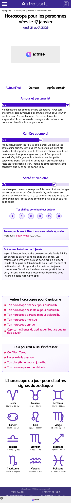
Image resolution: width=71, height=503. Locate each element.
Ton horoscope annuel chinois (26, 367)
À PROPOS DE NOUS (51, 492)
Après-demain (56, 87)
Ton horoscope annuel (21, 324)
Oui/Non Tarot (16, 352)
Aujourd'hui (13, 87)
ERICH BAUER (17, 492)
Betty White (22, 236)
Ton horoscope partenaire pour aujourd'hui (34, 315)
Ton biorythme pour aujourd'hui (27, 362)
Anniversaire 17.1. (43, 11)
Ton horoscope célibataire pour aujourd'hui (34, 310)
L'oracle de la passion (20, 357)
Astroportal (6, 11)
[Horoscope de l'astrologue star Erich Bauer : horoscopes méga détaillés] (35, 4)
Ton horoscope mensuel (22, 319)
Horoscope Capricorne (24, 11)
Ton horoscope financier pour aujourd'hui (33, 305)
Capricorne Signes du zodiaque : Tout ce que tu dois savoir (36, 331)
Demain (34, 87)
